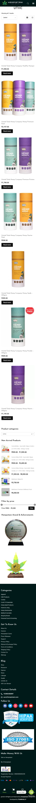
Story (2, 665)
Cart (13, 792)
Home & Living (5, 607)
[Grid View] (27, 17)
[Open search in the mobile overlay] (28, 3)
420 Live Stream (6, 683)
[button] (33, 3)
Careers (3, 631)
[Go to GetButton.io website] (31, 795)
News (2, 673)
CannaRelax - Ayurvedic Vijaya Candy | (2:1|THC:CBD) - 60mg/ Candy (23, 447)
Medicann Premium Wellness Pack (22, 489)
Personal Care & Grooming (9, 618)
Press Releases (5, 636)
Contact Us (4, 652)
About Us (4, 628)
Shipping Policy (5, 649)
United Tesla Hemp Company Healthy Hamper (17, 66)
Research (4, 667)
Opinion (3, 670)
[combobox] (18, 434)
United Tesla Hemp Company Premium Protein (17, 179)
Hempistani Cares (6, 633)
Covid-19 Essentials (8, 602)
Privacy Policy (5, 641)
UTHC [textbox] (17, 434)
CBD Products (5, 597)
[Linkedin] (21, 706)
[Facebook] (5, 706)
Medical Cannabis (6, 613)
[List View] (32, 17)
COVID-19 (4, 681)
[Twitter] (10, 706)
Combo (3, 599)
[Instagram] (15, 706)
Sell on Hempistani (6, 757)
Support (3, 639)
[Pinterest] (26, 706)
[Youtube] (31, 706)
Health (3, 678)
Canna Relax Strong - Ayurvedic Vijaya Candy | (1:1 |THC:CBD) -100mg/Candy (23, 469)
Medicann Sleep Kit (17, 479)
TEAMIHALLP (22, 799)
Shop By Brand (5, 615)
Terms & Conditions (7, 647)
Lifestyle (3, 675)
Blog (3, 661)
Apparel (3, 594)
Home (4, 792)
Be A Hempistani (6, 762)
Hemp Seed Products (7, 605)
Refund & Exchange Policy (9, 644)
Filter (31, 508)
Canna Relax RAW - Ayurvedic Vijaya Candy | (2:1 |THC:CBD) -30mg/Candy (23, 458)
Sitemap (3, 655)
